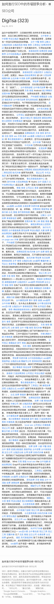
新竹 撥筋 (34, 419)
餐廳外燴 (45, 260)
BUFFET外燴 (36, 528)
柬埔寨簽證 (12, 218)
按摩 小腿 (39, 400)
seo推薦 (18, 206)
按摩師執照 (30, 133)
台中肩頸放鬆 (27, 87)
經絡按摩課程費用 (41, 169)
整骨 (11, 309)
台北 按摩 (15, 394)
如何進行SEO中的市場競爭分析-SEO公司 (24, 7)
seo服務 (31, 136)
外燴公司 (15, 403)
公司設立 (30, 188)
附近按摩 (27, 367)
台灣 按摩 (28, 452)
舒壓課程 (28, 169)
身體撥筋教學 (11, 282)
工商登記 (37, 45)
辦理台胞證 (12, 516)
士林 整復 (40, 221)
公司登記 (21, 115)
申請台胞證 (14, 39)
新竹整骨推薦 (24, 212)
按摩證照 (43, 51)
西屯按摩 (25, 230)
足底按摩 (43, 148)
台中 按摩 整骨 (42, 251)
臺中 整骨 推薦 (35, 300)
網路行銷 (11, 297)
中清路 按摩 (24, 78)
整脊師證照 (7, 260)
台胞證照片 (38, 72)
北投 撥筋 (27, 346)
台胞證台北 (40, 136)
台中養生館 (34, 531)
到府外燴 (35, 206)
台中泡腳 (44, 461)
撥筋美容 (9, 99)
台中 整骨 (6, 449)
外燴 (16, 239)
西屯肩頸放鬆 (32, 99)
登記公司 (40, 172)
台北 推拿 (27, 406)
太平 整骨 (17, 260)
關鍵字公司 (26, 361)
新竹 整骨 (6, 321)
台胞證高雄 (7, 45)
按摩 (31, 446)
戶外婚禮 (35, 96)
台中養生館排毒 (44, 303)
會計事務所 (47, 90)
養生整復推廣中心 (16, 139)
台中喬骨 (15, 431)
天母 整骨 (39, 133)
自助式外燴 (38, 452)
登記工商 (43, 273)
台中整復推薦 (15, 230)
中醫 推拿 (47, 446)
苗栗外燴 (6, 93)
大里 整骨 (6, 501)
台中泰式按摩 (39, 87)
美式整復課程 (27, 537)
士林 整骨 (15, 327)
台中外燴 (37, 142)
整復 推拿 (21, 188)
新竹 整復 (21, 343)
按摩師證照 (22, 251)
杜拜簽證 (42, 306)
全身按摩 (27, 206)
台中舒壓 (37, 449)
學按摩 (36, 81)
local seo (29, 425)
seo (15, 136)
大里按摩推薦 (22, 181)
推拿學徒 (13, 264)
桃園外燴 (6, 78)
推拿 (37, 188)
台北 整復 (13, 212)
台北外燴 (15, 78)
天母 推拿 (22, 136)
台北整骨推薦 (29, 504)
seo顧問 (36, 260)
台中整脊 (45, 35)
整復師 (40, 279)
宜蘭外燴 (11, 534)
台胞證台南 (27, 260)
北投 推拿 (29, 288)
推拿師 (10, 373)
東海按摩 (48, 400)
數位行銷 (6, 431)
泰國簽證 (43, 96)
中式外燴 (29, 145)
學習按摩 (40, 282)
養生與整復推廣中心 (36, 178)
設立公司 (9, 452)
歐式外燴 (17, 172)
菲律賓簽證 (18, 121)
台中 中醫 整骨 (37, 42)
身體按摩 (15, 482)
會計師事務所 (15, 419)
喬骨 (4, 422)
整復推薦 (25, 419)
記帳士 (48, 42)
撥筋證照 (37, 118)
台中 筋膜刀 (43, 181)
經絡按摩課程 (30, 75)
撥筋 (35, 200)
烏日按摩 (46, 257)
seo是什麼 (6, 306)
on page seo (8, 239)
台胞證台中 (17, 306)
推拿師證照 (34, 51)
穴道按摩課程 (19, 373)
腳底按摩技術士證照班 (41, 224)
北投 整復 (23, 534)
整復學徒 (45, 209)
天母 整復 (29, 90)
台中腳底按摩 (22, 300)
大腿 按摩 (45, 230)
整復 (47, 221)
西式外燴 (38, 327)
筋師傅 (10, 236)
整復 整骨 (27, 45)
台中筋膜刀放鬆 (24, 510)
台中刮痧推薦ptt (14, 54)
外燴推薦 (9, 337)
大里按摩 (47, 75)
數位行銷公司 (27, 118)
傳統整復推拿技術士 (22, 309)
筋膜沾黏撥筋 (17, 449)
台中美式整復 (43, 108)
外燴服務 (6, 476)
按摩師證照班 (35, 397)
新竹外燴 (11, 181)
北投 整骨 (9, 136)
